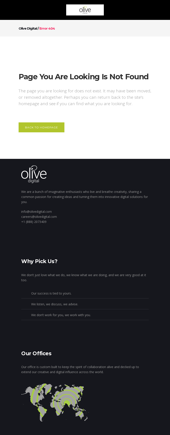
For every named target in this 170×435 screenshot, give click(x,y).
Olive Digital (28, 28)
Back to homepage (41, 127)
